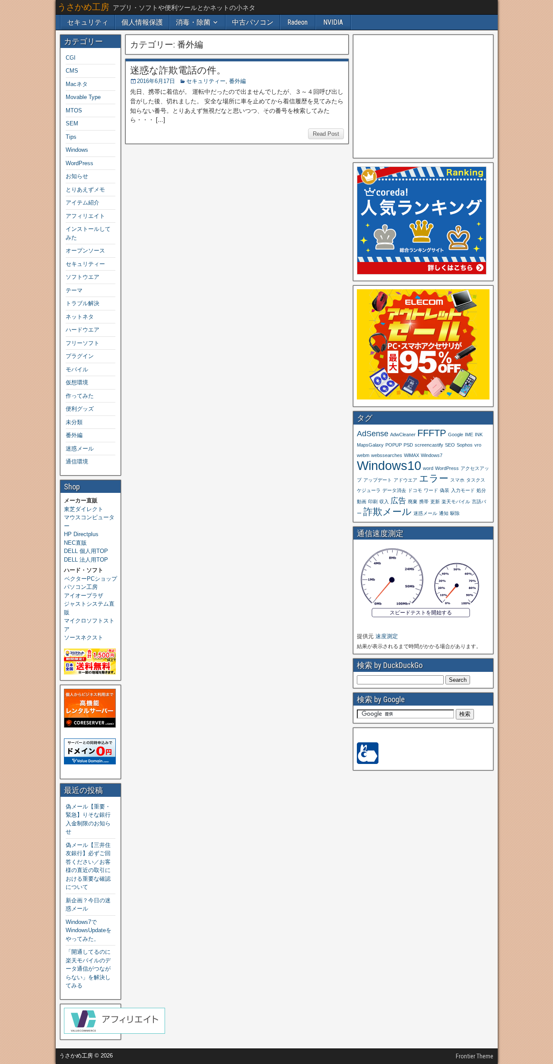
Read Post (326, 134)
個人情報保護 (142, 22)
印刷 (373, 501)
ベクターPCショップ (90, 578)
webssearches (386, 455)
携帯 (424, 501)
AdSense (372, 433)
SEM (72, 123)
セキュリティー (206, 81)
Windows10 (389, 465)
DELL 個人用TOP (86, 551)
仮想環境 (77, 382)
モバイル (77, 369)
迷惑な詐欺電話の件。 (178, 70)
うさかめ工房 (83, 7)
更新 (435, 501)
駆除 (455, 513)
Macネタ (77, 84)
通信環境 (77, 461)
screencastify (429, 444)
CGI (71, 57)
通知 (443, 513)
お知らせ (77, 176)
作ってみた (80, 396)
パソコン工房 (81, 587)
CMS (72, 70)
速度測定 (386, 636)
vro (477, 444)
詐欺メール (387, 511)
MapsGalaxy (370, 444)
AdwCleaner (403, 434)
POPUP (393, 444)
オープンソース (85, 250)
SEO (450, 444)
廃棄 (412, 501)
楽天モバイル (456, 501)
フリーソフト (82, 343)
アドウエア (405, 479)
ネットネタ (80, 316)
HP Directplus (81, 534)
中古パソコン (252, 22)
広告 (398, 500)
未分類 (74, 422)
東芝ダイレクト (83, 509)
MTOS (74, 110)
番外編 (237, 81)
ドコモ (415, 490)
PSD (408, 444)
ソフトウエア (82, 277)
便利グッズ (80, 409)
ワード (431, 490)
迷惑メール (80, 448)
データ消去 (394, 490)
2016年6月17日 (156, 81)
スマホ (457, 479)
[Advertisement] (423, 96)
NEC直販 (75, 543)
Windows (77, 150)
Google (455, 434)
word (428, 468)
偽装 (444, 490)
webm (363, 455)
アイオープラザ (83, 595)
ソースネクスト (83, 637)
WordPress (79, 163)
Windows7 (431, 455)
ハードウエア (82, 329)
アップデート (377, 479)
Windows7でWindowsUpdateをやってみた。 (88, 930)
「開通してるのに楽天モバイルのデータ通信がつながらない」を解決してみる (88, 969)
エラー (433, 478)
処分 (481, 490)
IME (469, 434)
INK (479, 434)
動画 (361, 501)
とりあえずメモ (85, 189)
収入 (384, 501)
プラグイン (80, 356)
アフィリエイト (85, 216)
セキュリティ (87, 22)
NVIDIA (333, 22)
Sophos (465, 444)
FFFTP (431, 433)
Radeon (297, 22)
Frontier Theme (474, 1056)
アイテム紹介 (82, 202)
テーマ (74, 290)
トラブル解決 (82, 303)
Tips (71, 137)
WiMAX (411, 455)
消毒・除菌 (193, 22)
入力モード (463, 490)
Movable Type (83, 97)
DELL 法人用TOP (86, 559)
